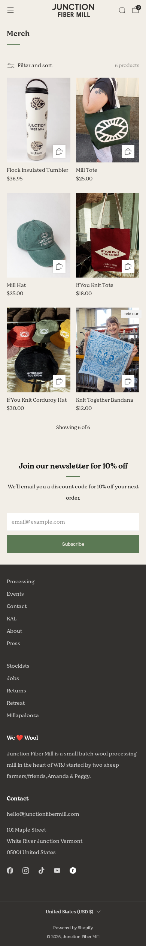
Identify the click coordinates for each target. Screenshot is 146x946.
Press (13, 643)
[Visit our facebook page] (10, 870)
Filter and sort (35, 65)
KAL (11, 619)
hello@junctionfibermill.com (43, 814)
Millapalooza (23, 715)
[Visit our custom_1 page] (72, 870)
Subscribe (73, 544)
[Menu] (10, 10)
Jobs (13, 678)
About (14, 631)
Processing (20, 582)
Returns (16, 691)
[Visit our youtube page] (57, 870)
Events (15, 594)
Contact (17, 606)
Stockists (18, 666)
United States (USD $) (69, 911)
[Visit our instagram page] (25, 870)
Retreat (16, 703)
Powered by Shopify (73, 928)
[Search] (122, 10)
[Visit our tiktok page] (41, 870)
